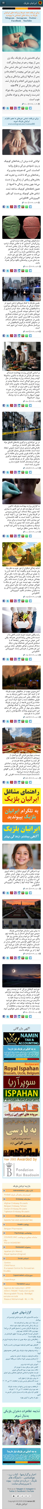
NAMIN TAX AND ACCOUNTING (18, 1220)
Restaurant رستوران (23, 1247)
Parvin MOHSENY (12, 1243)
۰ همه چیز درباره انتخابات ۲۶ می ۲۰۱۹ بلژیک (24, 1389)
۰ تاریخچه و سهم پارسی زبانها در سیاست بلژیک (23, 1386)
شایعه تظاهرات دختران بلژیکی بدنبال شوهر (21, 1414)
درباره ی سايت (21, 1481)
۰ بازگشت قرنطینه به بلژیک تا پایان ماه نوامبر (24, 1356)
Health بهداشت (23, 1224)
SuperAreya (9, 1279)
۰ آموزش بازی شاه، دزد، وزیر (30, 1364)
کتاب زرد (13, 1474)
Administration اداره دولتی (23, 1190)
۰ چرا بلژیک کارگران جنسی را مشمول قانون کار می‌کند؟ (21, 1328)
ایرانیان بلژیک (30, 3)
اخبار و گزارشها (28, 1474)
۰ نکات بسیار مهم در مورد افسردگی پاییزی (25, 1370)
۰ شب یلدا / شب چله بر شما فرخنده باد (26, 1322)
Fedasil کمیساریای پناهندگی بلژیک (17, 1195)
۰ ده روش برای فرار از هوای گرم (28, 1378)
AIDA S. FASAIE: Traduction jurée (19, 1291)
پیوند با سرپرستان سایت (18, 1482)
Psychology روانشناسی (23, 1233)
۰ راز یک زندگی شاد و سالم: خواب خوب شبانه (24, 1325)
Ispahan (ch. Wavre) (13, 1251)
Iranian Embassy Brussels (15, 1209)
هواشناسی (29, 1478)
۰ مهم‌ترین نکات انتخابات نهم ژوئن (27, 1331)
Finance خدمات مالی (23, 1216)
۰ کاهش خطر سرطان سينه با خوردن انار (26, 1367)
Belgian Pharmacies (13, 1229)
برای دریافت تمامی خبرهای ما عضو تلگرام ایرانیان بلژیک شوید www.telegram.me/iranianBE (21, 121)
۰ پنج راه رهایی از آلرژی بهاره (29, 1397)
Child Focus (9, 1265)
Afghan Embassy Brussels (16, 1203)
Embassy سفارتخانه (23, 1199)
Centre (7, 1263)
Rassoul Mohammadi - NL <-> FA (18, 1299)
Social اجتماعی (23, 1258)
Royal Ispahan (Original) (15, 1254)
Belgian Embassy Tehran (15, 1206)
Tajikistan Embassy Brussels (16, 1212)
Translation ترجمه (23, 1284)
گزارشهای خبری (21, 1312)
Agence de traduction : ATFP (17, 1288)
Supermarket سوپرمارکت (23, 1275)
